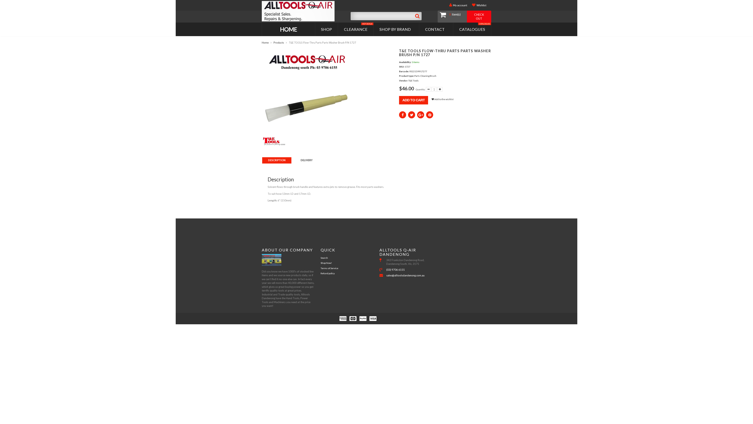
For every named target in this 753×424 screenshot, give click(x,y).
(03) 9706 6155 (395, 269)
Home (288, 29)
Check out (479, 16)
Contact (435, 29)
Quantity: (420, 89)
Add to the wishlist (444, 99)
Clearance (358, 27)
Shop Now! (326, 262)
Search (324, 257)
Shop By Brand (395, 29)
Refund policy (328, 273)
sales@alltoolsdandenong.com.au (405, 275)
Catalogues (474, 27)
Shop (326, 29)
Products (279, 42)
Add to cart (413, 100)
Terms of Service (329, 268)
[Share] (402, 114)
